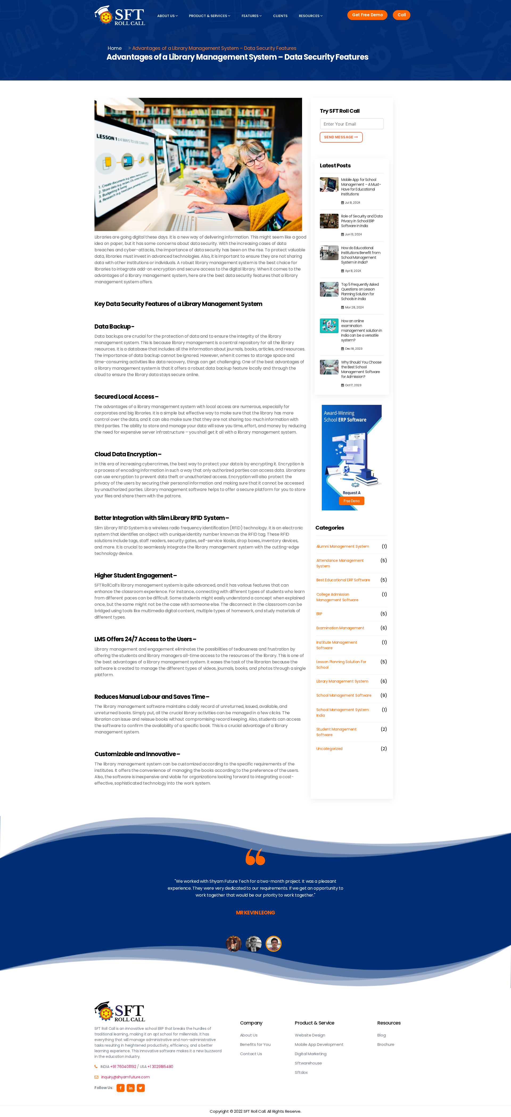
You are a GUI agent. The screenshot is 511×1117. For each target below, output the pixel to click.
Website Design (310, 1035)
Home (115, 48)
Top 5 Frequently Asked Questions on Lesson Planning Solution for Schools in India (360, 291)
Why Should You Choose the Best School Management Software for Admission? (361, 369)
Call (402, 15)
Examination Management (340, 628)
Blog (381, 1035)
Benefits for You (255, 1044)
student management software (336, 732)
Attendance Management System (340, 563)
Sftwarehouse (308, 1063)
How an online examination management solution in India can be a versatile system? (361, 330)
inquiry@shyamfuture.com (125, 1077)
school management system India (342, 712)
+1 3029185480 (160, 1066)
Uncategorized (329, 748)
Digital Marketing (310, 1053)
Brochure (385, 1044)
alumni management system (342, 546)
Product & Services (208, 15)
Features (250, 15)
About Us (166, 15)
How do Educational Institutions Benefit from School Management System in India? (360, 255)
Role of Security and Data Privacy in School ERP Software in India (361, 221)
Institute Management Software (336, 645)
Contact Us (251, 1053)
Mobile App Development (319, 1044)
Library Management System (342, 681)
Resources (309, 15)
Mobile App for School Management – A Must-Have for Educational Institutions (361, 186)
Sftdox (301, 1072)
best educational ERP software (343, 580)
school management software (344, 695)
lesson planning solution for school (341, 664)
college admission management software (337, 597)
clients (280, 15)
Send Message (339, 137)
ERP (319, 613)
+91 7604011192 (123, 1066)
